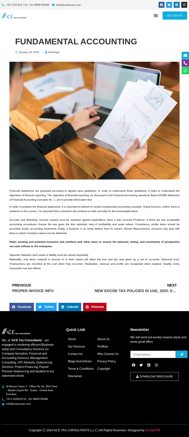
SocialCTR (152, 430)
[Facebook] (161, 5)
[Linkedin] (177, 5)
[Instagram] (184, 5)
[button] (156, 16)
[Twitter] (169, 5)
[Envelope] (185, 55)
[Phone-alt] (185, 63)
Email (134, 349)
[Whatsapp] (185, 70)
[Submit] (182, 354)
